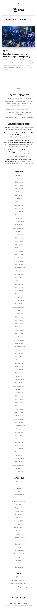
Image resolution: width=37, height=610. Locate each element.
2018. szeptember (19, 465)
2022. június (19, 317)
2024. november (19, 222)
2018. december (19, 455)
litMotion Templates (26, 605)
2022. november (19, 301)
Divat (19, 488)
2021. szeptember (19, 347)
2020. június (19, 396)
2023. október (18, 264)
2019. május (19, 439)
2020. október (18, 383)
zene (18, 557)
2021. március (18, 366)
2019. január (19, 452)
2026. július (19, 179)
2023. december (19, 258)
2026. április (19, 189)
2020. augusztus (19, 389)
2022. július (19, 314)
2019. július (19, 432)
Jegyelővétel (19, 505)
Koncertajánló (19, 518)
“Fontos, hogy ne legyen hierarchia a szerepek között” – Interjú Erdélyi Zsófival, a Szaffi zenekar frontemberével (19, 104)
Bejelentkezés (19, 577)
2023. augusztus (19, 271)
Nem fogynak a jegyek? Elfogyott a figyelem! (19, 118)
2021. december (19, 337)
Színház (19, 547)
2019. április (19, 442)
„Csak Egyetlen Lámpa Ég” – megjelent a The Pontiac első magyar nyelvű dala (19, 164)
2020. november (19, 380)
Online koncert (18, 528)
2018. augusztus (19, 468)
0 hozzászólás (23, 60)
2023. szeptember (19, 268)
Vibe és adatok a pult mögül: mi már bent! (19, 109)
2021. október (18, 343)
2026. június (19, 182)
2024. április (19, 245)
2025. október (18, 195)
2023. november (19, 261)
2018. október (18, 462)
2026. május (19, 185)
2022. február (19, 330)
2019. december (19, 416)
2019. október (18, 422)
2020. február (19, 409)
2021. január (19, 373)
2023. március (18, 287)
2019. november (19, 419)
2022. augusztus (19, 310)
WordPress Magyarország (19, 587)
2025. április (19, 205)
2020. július (19, 393)
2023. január (19, 294)
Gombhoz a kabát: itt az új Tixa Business (19, 98)
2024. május (19, 241)
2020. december (19, 376)
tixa (7, 51)
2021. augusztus (19, 350)
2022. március (18, 327)
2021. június (19, 356)
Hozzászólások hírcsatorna (19, 584)
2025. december (19, 192)
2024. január (19, 254)
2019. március (18, 445)
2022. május (19, 320)
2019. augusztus (19, 429)
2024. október (18, 225)
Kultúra (19, 524)
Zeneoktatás (19, 567)
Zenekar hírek (19, 564)
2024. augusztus (19, 231)
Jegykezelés (19, 508)
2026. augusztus (19, 175)
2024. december (19, 218)
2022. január (19, 333)
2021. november (19, 340)
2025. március (18, 208)
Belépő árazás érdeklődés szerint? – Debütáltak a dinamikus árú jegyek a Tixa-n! (19, 154)
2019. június (19, 435)
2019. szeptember (19, 426)
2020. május (19, 399)
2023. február (19, 291)
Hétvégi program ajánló (19, 501)
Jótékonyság (19, 511)
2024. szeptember (19, 228)
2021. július (19, 353)
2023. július (19, 274)
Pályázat (19, 531)
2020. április (19, 403)
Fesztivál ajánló (19, 495)
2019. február (19, 449)
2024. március (18, 248)
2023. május (19, 281)
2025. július (19, 198)
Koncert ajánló (14, 60)
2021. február (19, 370)
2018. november (19, 459)
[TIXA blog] (18, 15)
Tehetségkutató (19, 554)
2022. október (18, 304)
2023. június (19, 277)
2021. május (19, 360)
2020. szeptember (19, 386)
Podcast (19, 534)
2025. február (19, 212)
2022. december (19, 297)
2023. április (19, 284)
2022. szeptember (19, 307)
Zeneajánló (19, 560)
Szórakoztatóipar (19, 551)
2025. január (19, 215)
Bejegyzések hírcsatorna (19, 580)
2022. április (19, 324)
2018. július (19, 472)
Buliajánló (19, 481)
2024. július (19, 235)
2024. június (19, 238)
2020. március (18, 406)
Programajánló (18, 537)
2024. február (19, 251)
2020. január (19, 412)
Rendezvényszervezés (19, 541)
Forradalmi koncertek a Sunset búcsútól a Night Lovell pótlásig (16, 55)
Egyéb (19, 491)
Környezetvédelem (19, 521)
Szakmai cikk (19, 544)
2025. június (19, 202)
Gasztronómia (19, 498)
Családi (19, 485)
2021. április (19, 363)
